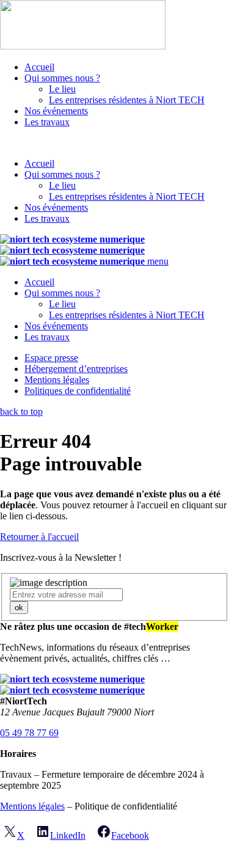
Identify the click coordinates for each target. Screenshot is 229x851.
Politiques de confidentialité (77, 390)
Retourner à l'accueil (39, 536)
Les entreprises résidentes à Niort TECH (127, 100)
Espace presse (51, 357)
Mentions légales (56, 379)
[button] (114, 142)
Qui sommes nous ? (62, 78)
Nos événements (56, 111)
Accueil (39, 67)
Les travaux (47, 122)
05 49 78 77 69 (29, 733)
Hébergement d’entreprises (76, 368)
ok (19, 607)
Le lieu (62, 89)
